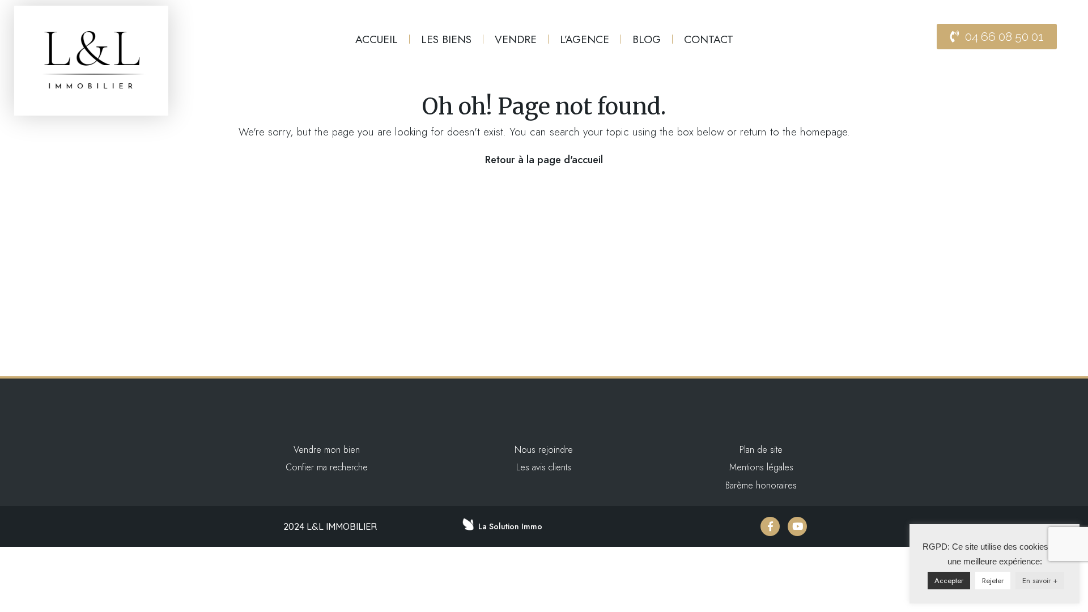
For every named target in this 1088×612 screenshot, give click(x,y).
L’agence (584, 39)
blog (646, 39)
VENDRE (516, 39)
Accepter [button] (948, 580)
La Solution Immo (510, 526)
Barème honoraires (761, 485)
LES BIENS (446, 39)
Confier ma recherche (327, 467)
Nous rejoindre (544, 449)
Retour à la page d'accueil (544, 159)
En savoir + (1039, 580)
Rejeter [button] (993, 580)
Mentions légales (761, 467)
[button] (997, 36)
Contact (708, 39)
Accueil (376, 39)
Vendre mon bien (327, 449)
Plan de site (761, 449)
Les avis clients (543, 467)
